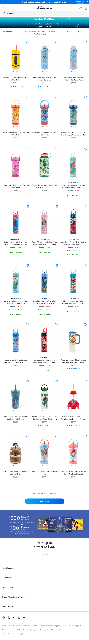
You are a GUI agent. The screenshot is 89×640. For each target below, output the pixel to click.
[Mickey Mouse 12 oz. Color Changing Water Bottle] (15, 113)
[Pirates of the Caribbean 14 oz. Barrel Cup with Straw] (15, 452)
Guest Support (8, 568)
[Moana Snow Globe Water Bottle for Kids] (44, 452)
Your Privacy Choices (8, 630)
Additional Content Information (41, 626)
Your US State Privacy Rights (71, 626)
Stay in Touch (7, 607)
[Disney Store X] (14, 617)
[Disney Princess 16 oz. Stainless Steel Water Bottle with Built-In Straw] (44, 222)
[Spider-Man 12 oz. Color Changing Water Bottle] (44, 113)
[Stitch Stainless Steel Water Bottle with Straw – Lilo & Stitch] (15, 397)
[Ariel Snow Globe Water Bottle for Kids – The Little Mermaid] (73, 452)
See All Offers (80, 3)
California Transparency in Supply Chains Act (15, 634)
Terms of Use (26, 626)
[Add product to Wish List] (27, 42)
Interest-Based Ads (53, 630)
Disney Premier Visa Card (13, 597)
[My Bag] (85, 8)
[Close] (87, 2)
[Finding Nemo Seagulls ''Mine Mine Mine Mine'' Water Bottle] (44, 166)
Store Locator (7, 587)
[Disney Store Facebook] (2, 617)
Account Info (7, 578)
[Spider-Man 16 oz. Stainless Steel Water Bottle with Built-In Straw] (15, 222)
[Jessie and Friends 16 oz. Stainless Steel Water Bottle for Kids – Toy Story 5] (15, 341)
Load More (44, 501)
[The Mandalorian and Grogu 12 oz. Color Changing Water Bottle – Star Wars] (73, 113)
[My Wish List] (80, 8)
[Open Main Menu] (3, 8)
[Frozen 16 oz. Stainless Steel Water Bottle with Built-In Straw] (15, 281)
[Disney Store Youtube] (24, 617)
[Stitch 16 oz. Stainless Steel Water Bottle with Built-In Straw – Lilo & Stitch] (44, 281)
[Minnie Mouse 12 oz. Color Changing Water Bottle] (15, 166)
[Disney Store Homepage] (44, 8)
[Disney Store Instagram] (8, 617)
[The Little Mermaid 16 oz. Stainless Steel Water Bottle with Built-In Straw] (73, 166)
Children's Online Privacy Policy (25, 630)
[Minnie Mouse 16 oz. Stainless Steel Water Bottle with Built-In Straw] (44, 341)
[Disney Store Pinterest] (19, 617)
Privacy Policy (57, 626)
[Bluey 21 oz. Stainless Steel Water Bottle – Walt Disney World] (73, 58)
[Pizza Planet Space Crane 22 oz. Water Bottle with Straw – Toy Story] (73, 397)
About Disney (41, 630)
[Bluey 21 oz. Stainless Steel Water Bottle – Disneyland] (44, 58)
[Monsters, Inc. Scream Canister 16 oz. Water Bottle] (15, 58)
